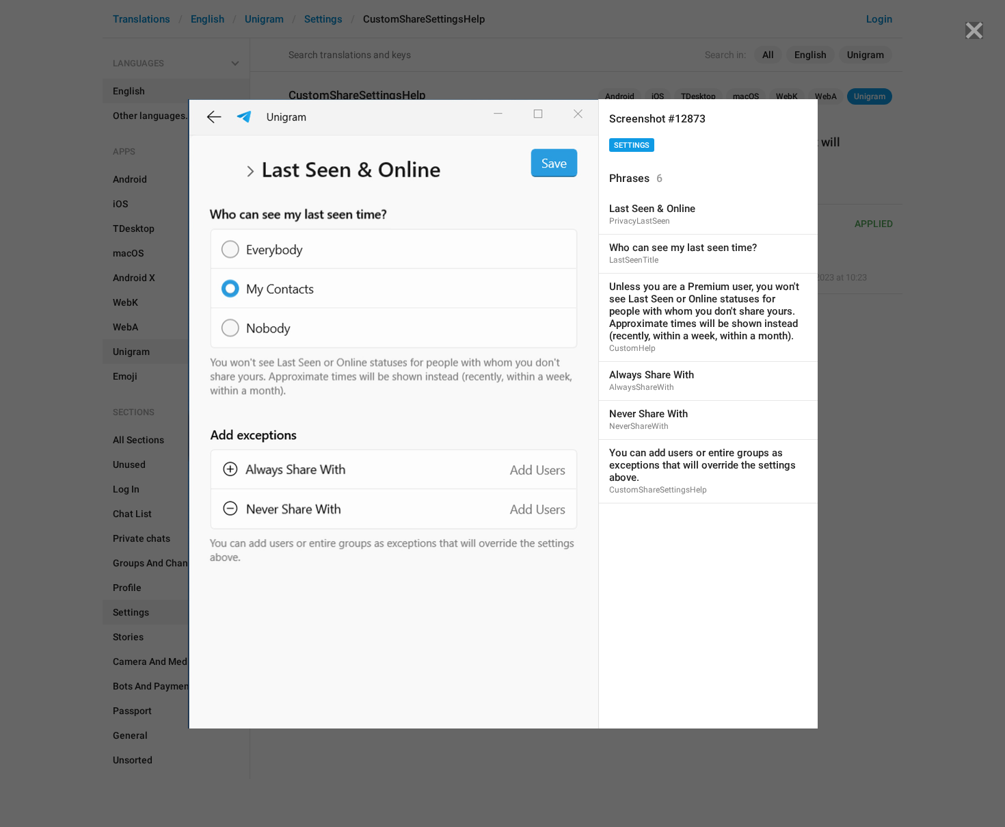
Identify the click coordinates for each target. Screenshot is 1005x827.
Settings (631, 145)
